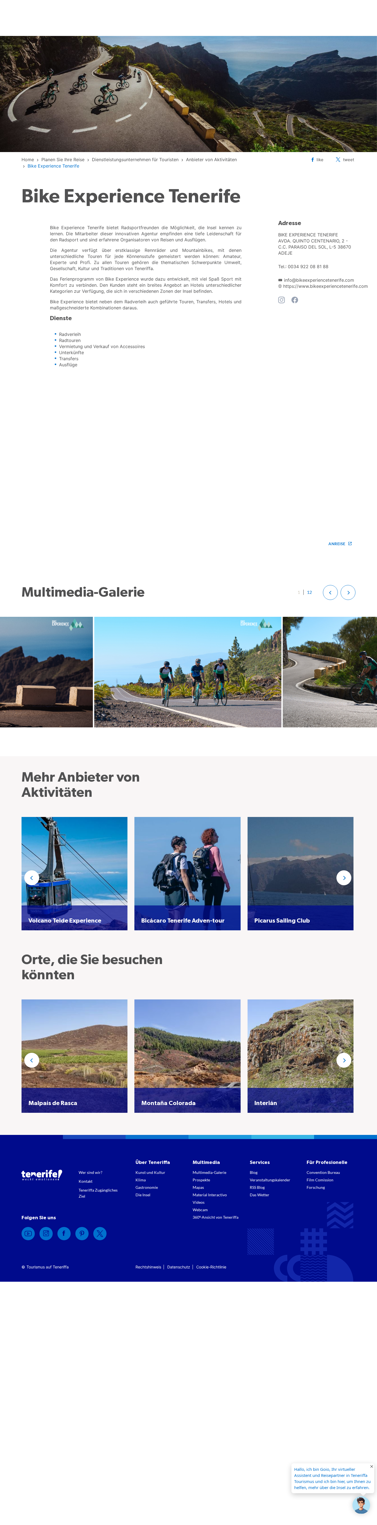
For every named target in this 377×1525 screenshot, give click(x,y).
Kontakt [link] (85, 1181)
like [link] (320, 159)
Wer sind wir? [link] (90, 1172)
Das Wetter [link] (259, 1194)
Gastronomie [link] (147, 1187)
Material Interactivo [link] (210, 1194)
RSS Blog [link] (257, 1187)
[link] (28, 159)
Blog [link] (253, 1172)
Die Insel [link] (143, 1194)
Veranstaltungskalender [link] (270, 1179)
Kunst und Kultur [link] (150, 1172)
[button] (330, 592)
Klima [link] (141, 1179)
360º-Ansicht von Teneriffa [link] (215, 1217)
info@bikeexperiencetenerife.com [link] (319, 280)
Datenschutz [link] (178, 1267)
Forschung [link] (316, 1187)
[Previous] (31, 877)
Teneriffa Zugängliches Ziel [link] (98, 1193)
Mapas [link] (198, 1187)
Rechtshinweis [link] (148, 1267)
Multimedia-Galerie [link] (209, 1172)
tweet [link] (348, 159)
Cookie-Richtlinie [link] (211, 1267)
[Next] (343, 877)
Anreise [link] (336, 543)
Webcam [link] (200, 1209)
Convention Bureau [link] (323, 1172)
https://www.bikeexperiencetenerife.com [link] (325, 286)
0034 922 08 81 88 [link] (308, 266)
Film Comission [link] (320, 1179)
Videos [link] (199, 1202)
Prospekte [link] (201, 1179)
